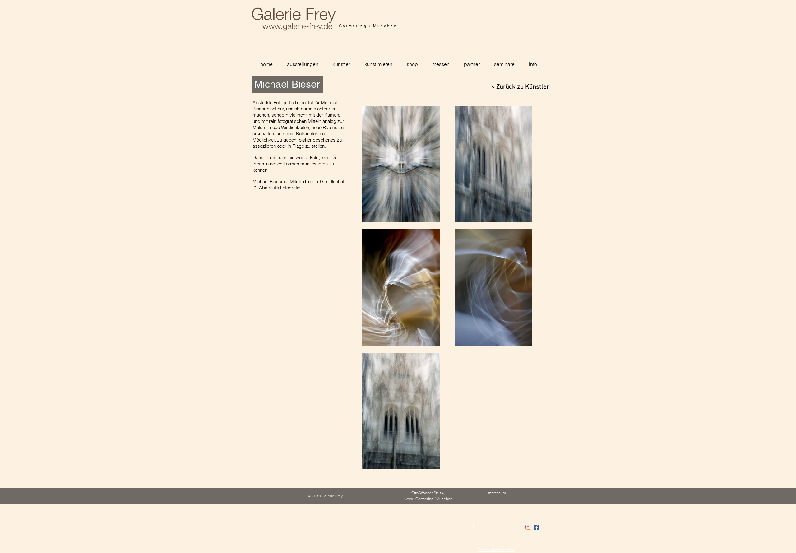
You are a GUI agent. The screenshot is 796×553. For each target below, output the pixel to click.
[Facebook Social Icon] (536, 527)
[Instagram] (527, 527)
